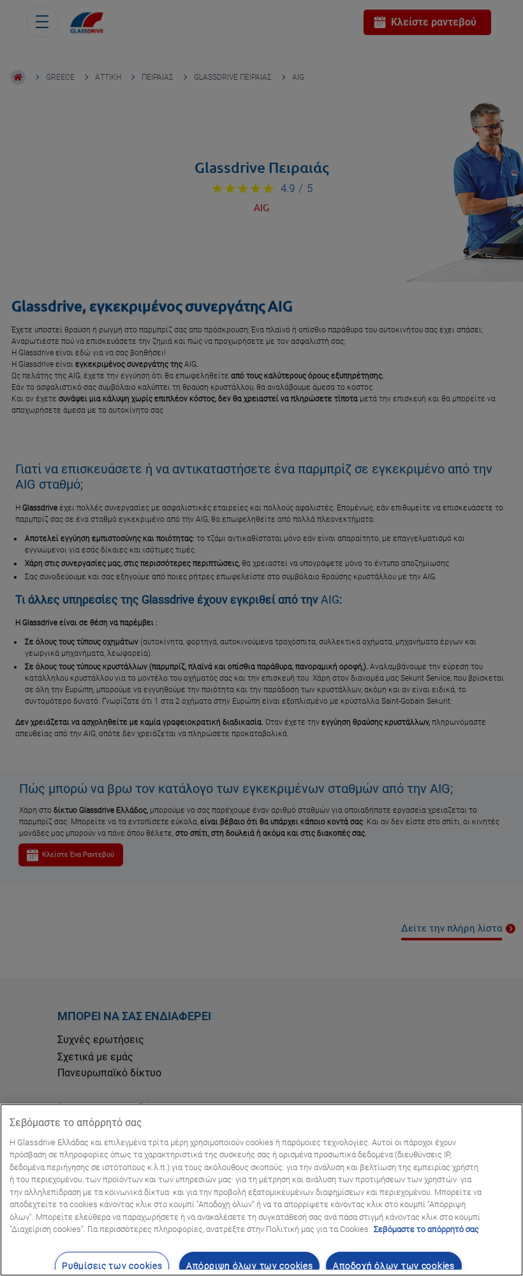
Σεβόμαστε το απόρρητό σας (426, 1229)
